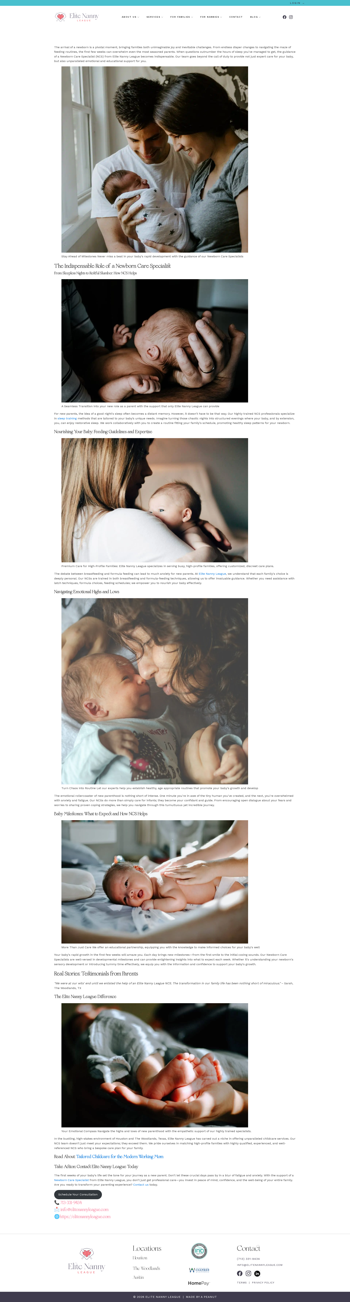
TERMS (242, 1282)
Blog (254, 17)
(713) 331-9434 (248, 1259)
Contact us (141, 1184)
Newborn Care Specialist (71, 1180)
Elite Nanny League (212, 573)
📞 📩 (82, 1209)
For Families (180, 17)
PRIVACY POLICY (262, 1282)
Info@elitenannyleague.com (260, 1264)
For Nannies (209, 17)
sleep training (67, 418)
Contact (236, 17)
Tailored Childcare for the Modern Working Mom (120, 1156)
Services (153, 17)
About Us (129, 17)
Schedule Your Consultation (78, 1194)
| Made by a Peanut (199, 1297)
